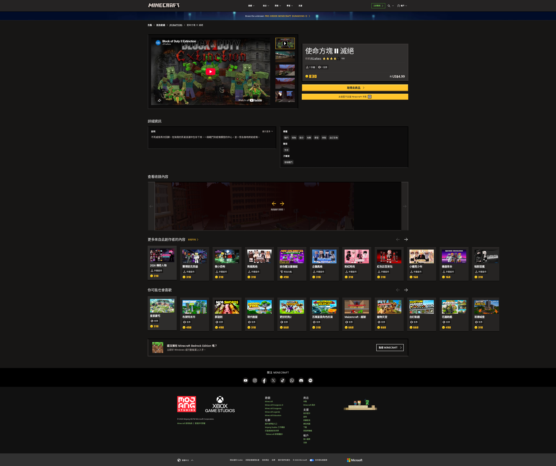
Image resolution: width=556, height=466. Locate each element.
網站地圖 (306, 424)
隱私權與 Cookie (236, 460)
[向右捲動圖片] (404, 206)
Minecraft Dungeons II (274, 405)
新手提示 (306, 413)
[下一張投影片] (406, 239)
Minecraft (269, 401)
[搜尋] (391, 6)
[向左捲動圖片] (151, 206)
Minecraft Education (273, 415)
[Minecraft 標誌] (164, 6)
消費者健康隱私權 (252, 460)
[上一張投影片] (398, 239)
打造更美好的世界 (272, 431)
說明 (305, 417)
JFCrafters (176, 25)
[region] (278, 206)
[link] (245, 380)
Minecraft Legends (272, 412)
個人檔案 (306, 439)
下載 (305, 427)
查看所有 (192, 239)
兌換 (305, 442)
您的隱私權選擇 (321, 460)
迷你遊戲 (160, 25)
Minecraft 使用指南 (184, 423)
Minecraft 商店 (309, 405)
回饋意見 (306, 420)
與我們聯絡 (307, 431)
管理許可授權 (200, 423)
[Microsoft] (354, 460)
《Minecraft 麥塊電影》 (274, 434)
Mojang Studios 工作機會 (275, 427)
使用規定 (265, 460)
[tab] (285, 43)
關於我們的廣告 (284, 460)
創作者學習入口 (271, 424)
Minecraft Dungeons (273, 408)
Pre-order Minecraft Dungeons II (286, 16)
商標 (273, 460)
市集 (150, 25)
